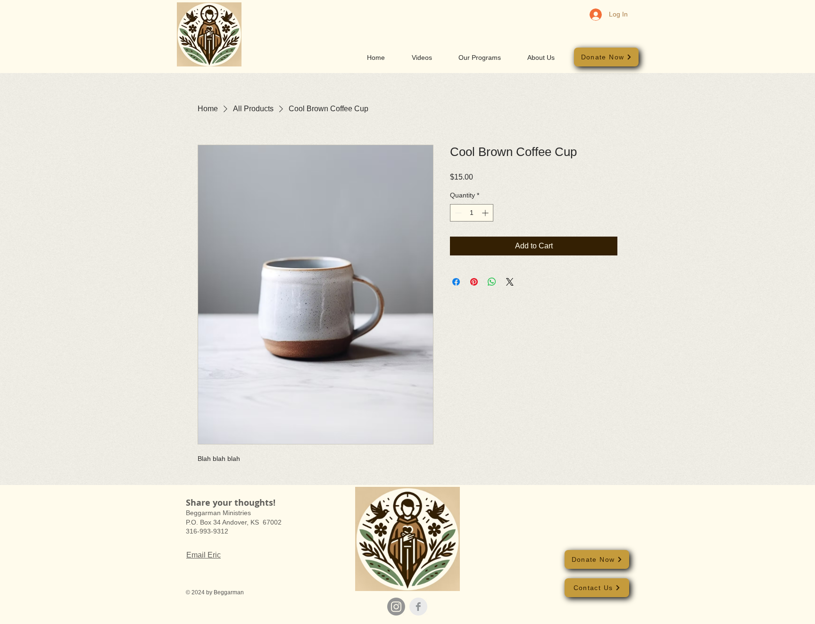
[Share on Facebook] (456, 281)
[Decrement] (457, 213)
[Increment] (486, 213)
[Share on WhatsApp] (492, 281)
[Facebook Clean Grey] (418, 607)
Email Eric (203, 555)
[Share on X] (510, 281)
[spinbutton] (471, 213)
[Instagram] (396, 607)
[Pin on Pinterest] (474, 281)
